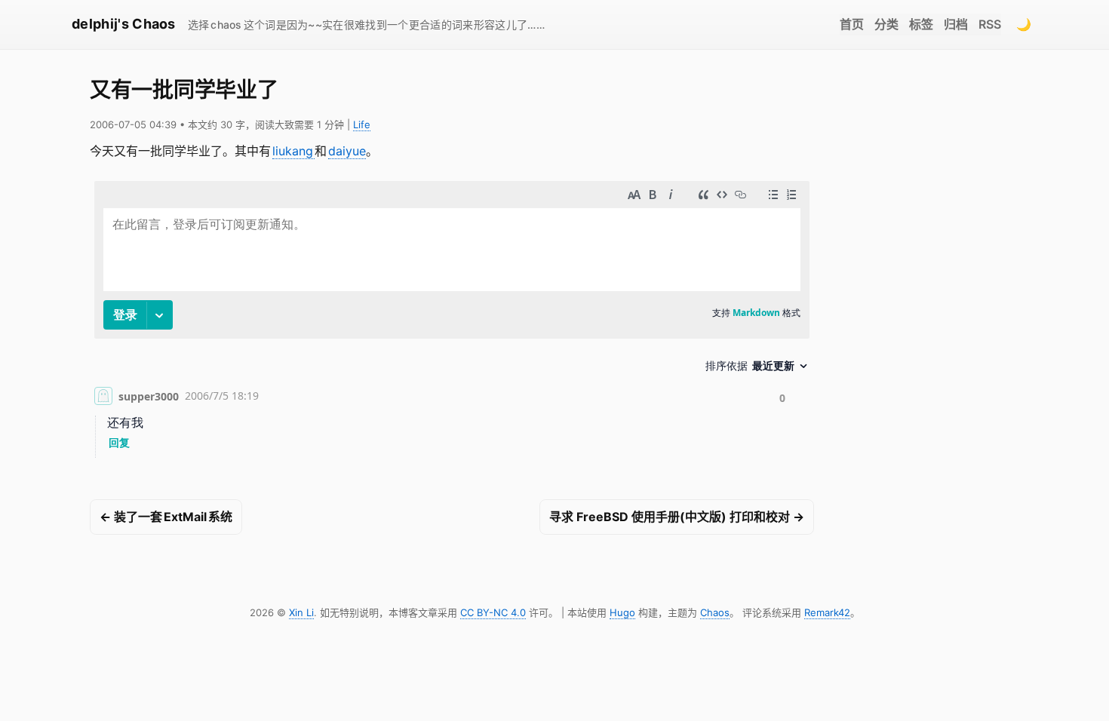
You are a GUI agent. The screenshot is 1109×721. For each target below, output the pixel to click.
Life (361, 124)
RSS (989, 24)
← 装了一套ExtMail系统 (166, 516)
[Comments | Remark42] (452, 322)
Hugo (622, 612)
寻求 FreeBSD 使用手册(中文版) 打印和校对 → (676, 516)
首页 (852, 24)
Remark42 (827, 612)
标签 (921, 24)
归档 (956, 24)
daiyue (347, 150)
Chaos (715, 612)
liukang (293, 150)
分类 (886, 24)
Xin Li (301, 612)
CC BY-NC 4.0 (493, 612)
